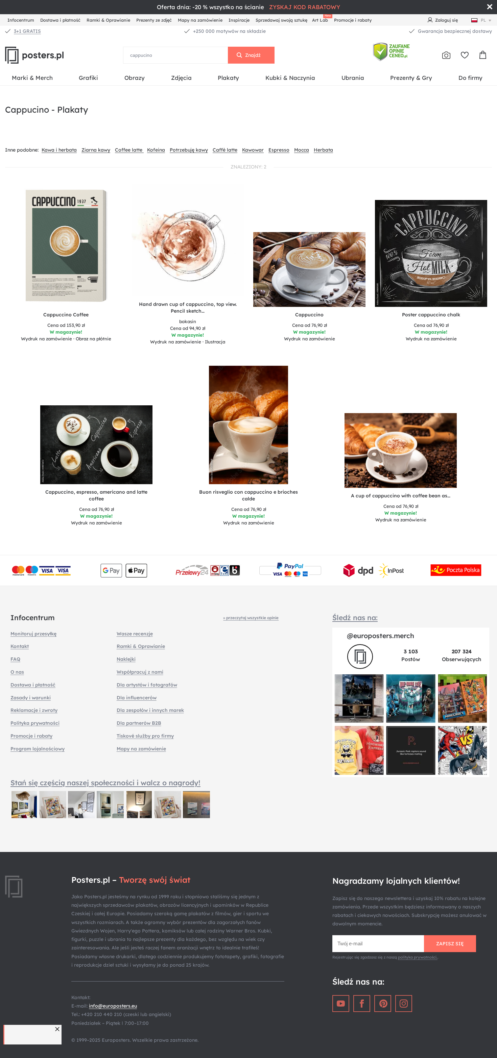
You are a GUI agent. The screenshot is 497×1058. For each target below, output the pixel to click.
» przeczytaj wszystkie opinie (251, 617)
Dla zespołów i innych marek (150, 710)
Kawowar (253, 150)
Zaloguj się (446, 20)
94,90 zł (187, 328)
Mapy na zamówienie (200, 20)
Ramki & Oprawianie (108, 20)
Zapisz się (450, 944)
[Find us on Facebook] (361, 1003)
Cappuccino (309, 315)
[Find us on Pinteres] (382, 1003)
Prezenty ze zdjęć (154, 20)
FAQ (15, 659)
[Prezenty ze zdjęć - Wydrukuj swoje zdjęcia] (446, 55)
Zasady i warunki (30, 698)
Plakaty (228, 77)
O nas (17, 672)
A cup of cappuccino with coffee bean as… (400, 496)
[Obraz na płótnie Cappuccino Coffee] (66, 247)
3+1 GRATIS (27, 31)
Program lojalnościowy (37, 749)
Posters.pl (50, 55)
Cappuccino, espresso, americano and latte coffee (96, 495)
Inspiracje (239, 20)
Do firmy (470, 77)
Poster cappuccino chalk (431, 315)
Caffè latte (225, 150)
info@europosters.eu (113, 1006)
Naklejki (126, 659)
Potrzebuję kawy (189, 150)
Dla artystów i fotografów (147, 685)
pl (483, 20)
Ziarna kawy (95, 150)
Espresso (278, 150)
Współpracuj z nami (140, 672)
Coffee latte (129, 150)
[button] (58, 1029)
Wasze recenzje (135, 634)
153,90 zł (66, 325)
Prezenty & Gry (411, 77)
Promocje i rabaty (353, 20)
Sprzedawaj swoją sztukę (281, 20)
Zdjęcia (181, 77)
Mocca (301, 150)
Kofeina (156, 150)
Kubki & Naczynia (290, 77)
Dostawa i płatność (60, 20)
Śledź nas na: (355, 617)
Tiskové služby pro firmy (145, 736)
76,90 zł (309, 325)
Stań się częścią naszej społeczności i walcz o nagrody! (105, 782)
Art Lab (321, 19)
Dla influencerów (137, 698)
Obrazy (134, 77)
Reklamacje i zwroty (33, 710)
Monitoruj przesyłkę (33, 634)
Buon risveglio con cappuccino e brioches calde (248, 495)
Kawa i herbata (59, 150)
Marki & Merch (32, 77)
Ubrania (352, 77)
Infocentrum (20, 20)
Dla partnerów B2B (139, 723)
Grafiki (88, 77)
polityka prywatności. (417, 957)
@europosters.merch (380, 635)
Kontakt (19, 646)
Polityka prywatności (35, 723)
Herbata (323, 150)
